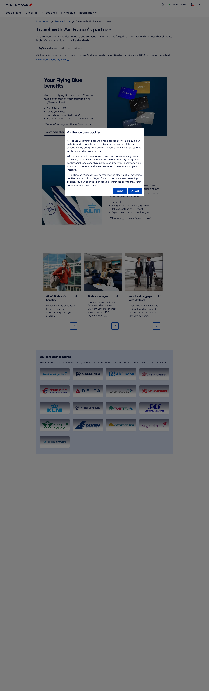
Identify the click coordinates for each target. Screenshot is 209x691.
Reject (120, 191)
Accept (135, 191)
